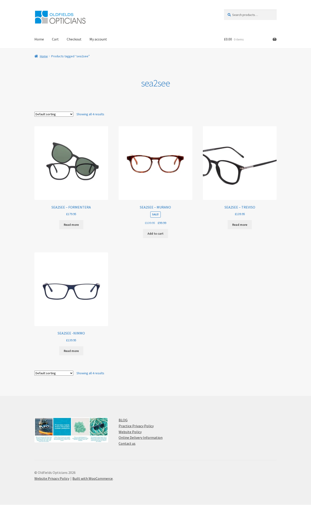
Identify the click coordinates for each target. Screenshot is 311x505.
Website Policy (130, 432)
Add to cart (155, 233)
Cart (55, 39)
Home (39, 39)
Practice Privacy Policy (136, 426)
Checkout (74, 39)
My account (98, 39)
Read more (71, 225)
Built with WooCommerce (92, 478)
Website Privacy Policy (51, 478)
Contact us (127, 443)
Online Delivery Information (141, 437)
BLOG (123, 420)
